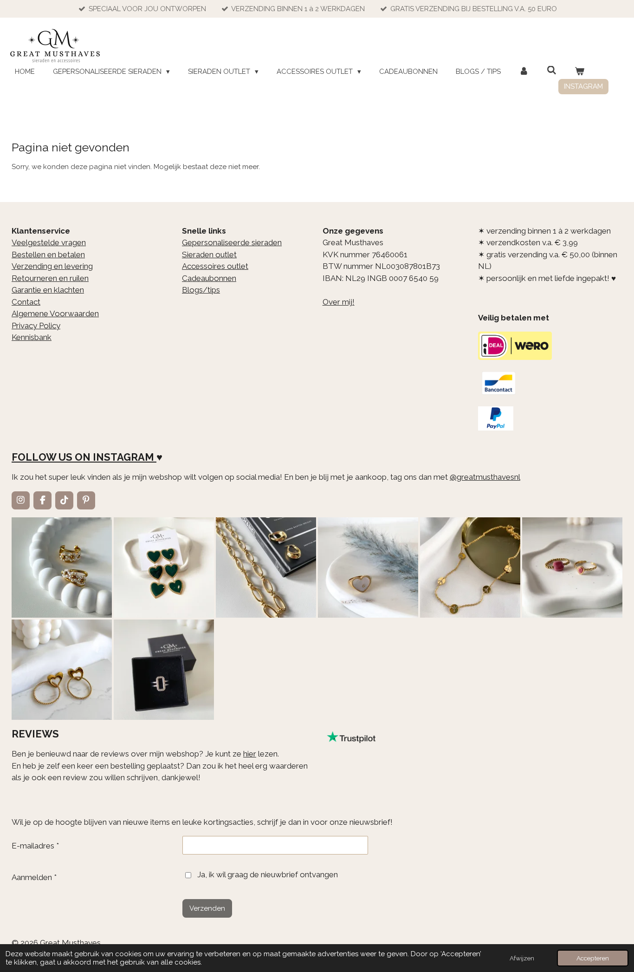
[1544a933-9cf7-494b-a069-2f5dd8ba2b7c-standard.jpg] (470, 567)
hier (249, 753)
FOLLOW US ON (51, 457)
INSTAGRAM (123, 457)
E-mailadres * (35, 845)
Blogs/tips (201, 289)
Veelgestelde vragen (49, 242)
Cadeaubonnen (209, 278)
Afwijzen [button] (522, 958)
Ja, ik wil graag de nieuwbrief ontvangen (267, 874)
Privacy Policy (36, 325)
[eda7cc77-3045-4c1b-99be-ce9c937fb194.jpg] (368, 567)
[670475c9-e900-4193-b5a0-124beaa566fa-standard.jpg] (572, 567)
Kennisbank (32, 337)
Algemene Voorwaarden (55, 313)
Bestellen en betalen (48, 254)
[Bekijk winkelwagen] (579, 71)
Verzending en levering (52, 266)
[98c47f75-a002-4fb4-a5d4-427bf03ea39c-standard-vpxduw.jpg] (164, 670)
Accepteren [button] (592, 958)
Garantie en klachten (48, 289)
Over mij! (339, 302)
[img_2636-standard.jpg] (266, 567)
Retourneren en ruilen (50, 278)
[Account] (523, 71)
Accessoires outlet (215, 266)
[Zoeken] (551, 70)
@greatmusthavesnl (485, 477)
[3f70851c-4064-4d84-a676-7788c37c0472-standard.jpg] (62, 670)
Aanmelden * (34, 877)
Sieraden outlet (209, 254)
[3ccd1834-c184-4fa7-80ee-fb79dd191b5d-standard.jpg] (62, 567)
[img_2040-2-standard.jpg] (164, 567)
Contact (26, 302)
